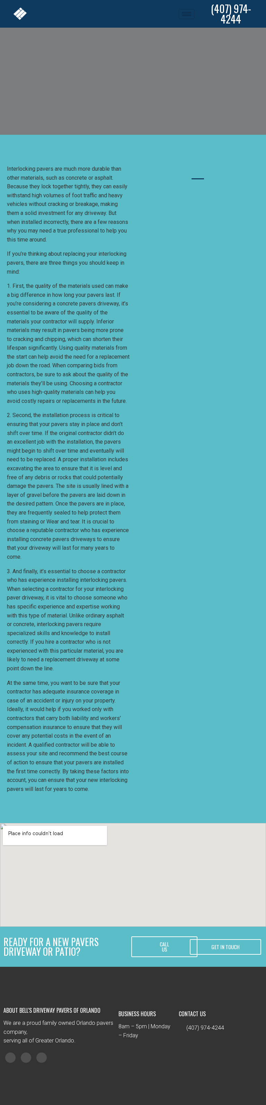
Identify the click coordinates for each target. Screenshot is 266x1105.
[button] (164, 946)
